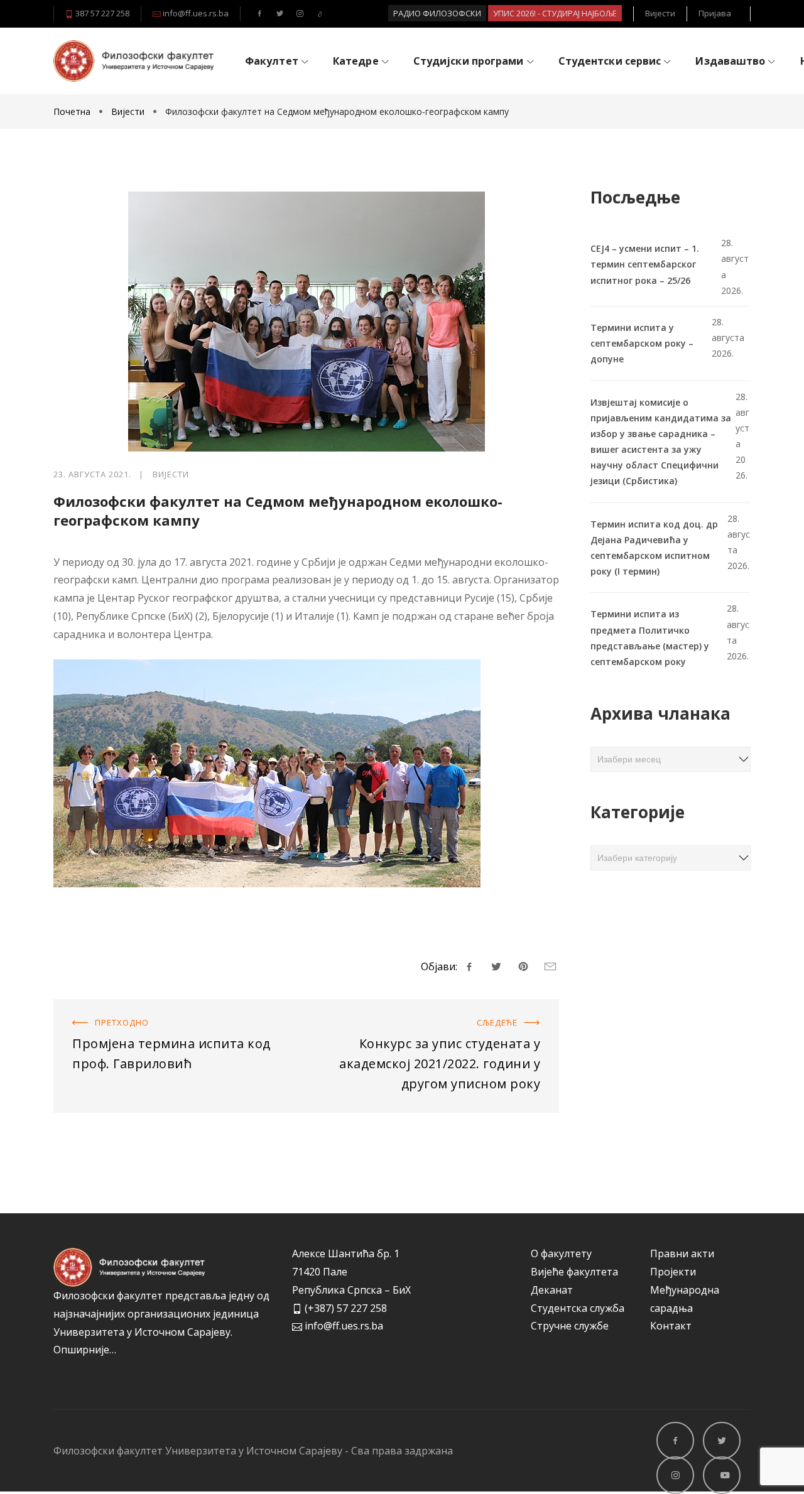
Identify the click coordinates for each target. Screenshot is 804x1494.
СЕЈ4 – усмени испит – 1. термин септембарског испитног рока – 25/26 (644, 264)
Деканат (552, 1290)
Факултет (271, 61)
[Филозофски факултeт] (133, 60)
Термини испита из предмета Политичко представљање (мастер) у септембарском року (649, 638)
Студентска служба (577, 1308)
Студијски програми (468, 61)
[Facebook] (259, 13)
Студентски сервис (609, 61)
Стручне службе (570, 1326)
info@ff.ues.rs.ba (195, 13)
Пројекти (673, 1272)
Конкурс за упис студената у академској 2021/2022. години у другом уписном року (434, 1017)
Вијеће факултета (574, 1272)
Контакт (671, 1326)
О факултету (561, 1253)
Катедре (356, 61)
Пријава (714, 13)
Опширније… (84, 1349)
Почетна (73, 111)
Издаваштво (730, 61)
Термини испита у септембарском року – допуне (641, 343)
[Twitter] (279, 13)
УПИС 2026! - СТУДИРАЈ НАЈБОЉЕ (555, 13)
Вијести (660, 13)
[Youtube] (319, 13)
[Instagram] (299, 13)
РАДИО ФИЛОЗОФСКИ (437, 13)
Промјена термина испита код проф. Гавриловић (175, 1008)
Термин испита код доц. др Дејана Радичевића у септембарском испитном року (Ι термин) (654, 548)
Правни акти (682, 1253)
